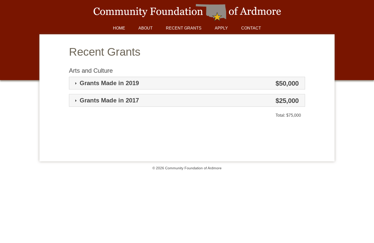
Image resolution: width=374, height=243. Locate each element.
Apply (221, 28)
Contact (251, 28)
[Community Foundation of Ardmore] (187, 20)
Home (119, 28)
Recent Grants (184, 28)
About (145, 28)
